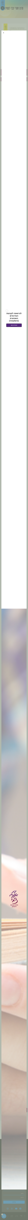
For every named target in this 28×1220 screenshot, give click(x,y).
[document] (14, 610)
